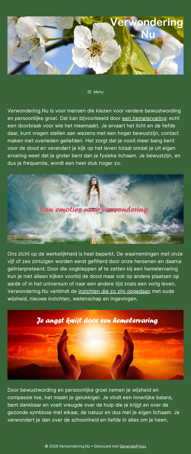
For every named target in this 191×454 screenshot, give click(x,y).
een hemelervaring (144, 118)
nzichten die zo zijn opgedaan (115, 291)
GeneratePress (133, 446)
